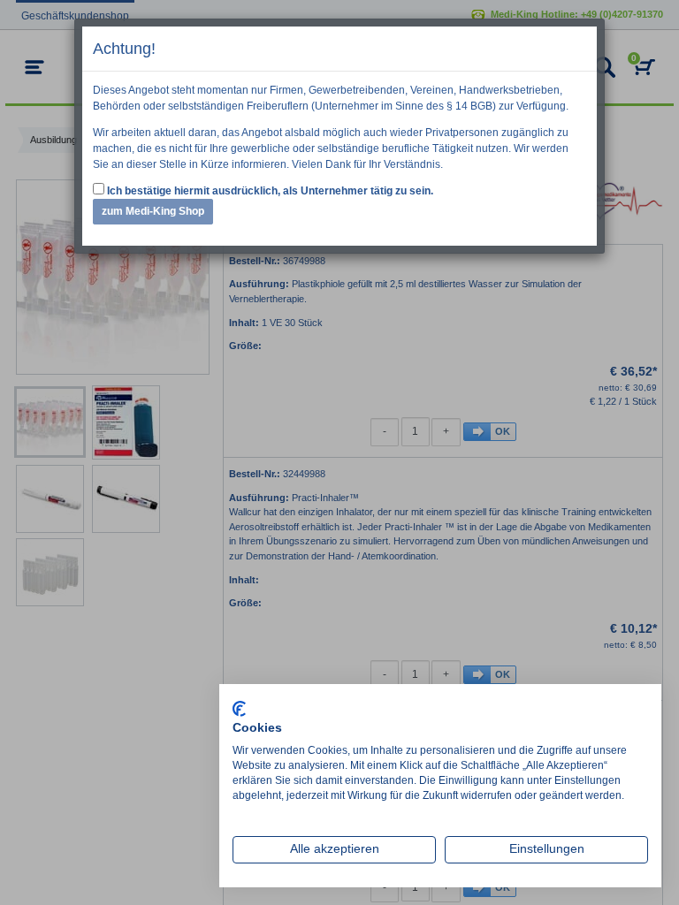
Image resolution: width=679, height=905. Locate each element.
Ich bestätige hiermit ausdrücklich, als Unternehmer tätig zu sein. (268, 191)
